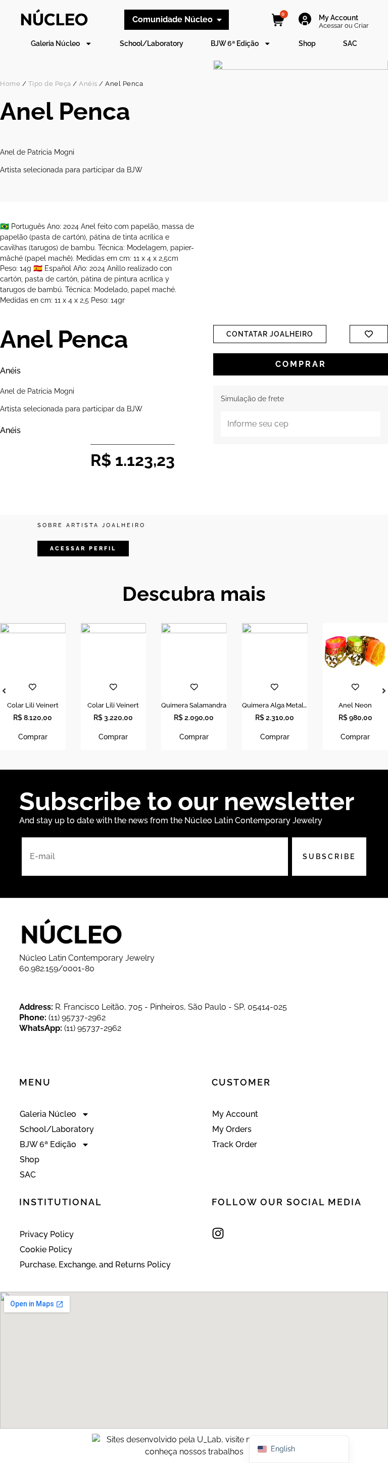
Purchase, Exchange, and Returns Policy (95, 1264)
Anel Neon (355, 705)
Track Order (234, 1144)
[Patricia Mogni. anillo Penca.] (300, 176)
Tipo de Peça (49, 83)
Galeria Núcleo (55, 43)
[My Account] (305, 19)
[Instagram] (218, 1233)
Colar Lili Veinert (33, 705)
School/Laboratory (151, 43)
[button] (83, 548)
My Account (338, 17)
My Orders (232, 1129)
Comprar (300, 364)
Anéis (88, 83)
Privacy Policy (47, 1234)
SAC (350, 43)
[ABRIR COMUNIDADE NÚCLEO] (219, 20)
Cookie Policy (46, 1249)
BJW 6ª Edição (235, 43)
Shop (307, 43)
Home (10, 83)
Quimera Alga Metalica (277, 705)
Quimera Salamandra (193, 705)
